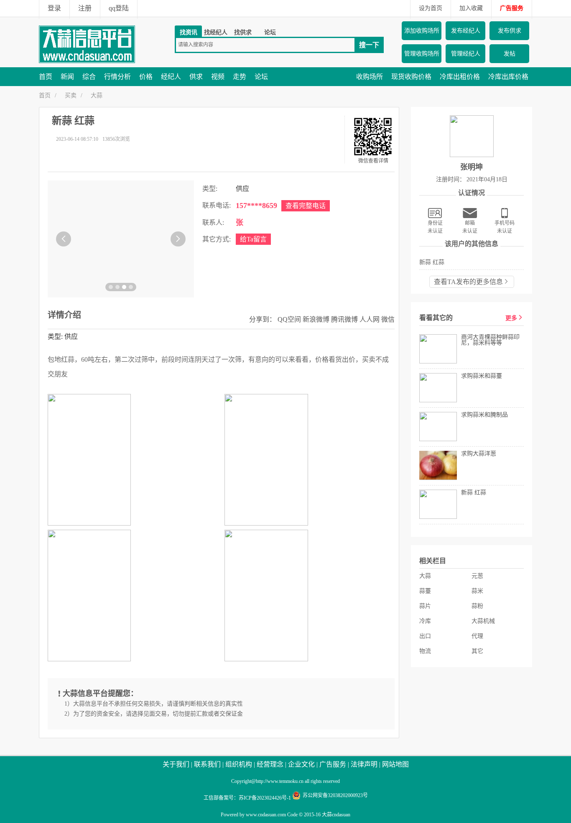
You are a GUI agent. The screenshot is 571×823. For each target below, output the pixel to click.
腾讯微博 (344, 319)
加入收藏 (471, 8)
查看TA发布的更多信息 (468, 281)
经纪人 (171, 76)
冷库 (425, 621)
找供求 (243, 32)
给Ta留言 (253, 239)
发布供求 (509, 31)
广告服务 (511, 8)
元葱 (477, 576)
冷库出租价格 (460, 76)
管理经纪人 (465, 54)
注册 (85, 8)
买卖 (70, 95)
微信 (388, 319)
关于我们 (176, 764)
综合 (89, 76)
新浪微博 (316, 319)
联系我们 (207, 764)
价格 (146, 76)
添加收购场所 (421, 31)
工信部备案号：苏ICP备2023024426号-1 (247, 798)
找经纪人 (215, 32)
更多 (511, 318)
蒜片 (425, 606)
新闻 (67, 76)
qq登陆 (119, 8)
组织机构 (238, 764)
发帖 (509, 54)
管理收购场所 (421, 54)
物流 (425, 651)
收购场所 (369, 76)
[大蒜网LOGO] (87, 61)
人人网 (369, 319)
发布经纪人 (465, 31)
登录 (54, 8)
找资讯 (188, 32)
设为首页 (430, 8)
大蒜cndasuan (336, 815)
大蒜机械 (483, 621)
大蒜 (96, 95)
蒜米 (477, 591)
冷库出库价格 (508, 76)
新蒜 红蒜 (431, 262)
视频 (217, 76)
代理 (477, 636)
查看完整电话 (306, 205)
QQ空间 (289, 319)
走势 (239, 76)
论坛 (270, 32)
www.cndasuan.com (266, 815)
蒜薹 (425, 591)
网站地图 (395, 764)
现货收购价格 (411, 76)
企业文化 (301, 764)
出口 (425, 636)
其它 (477, 651)
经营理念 (270, 764)
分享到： (262, 319)
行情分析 (117, 76)
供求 (196, 76)
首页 (45, 76)
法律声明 (364, 764)
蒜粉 (477, 606)
